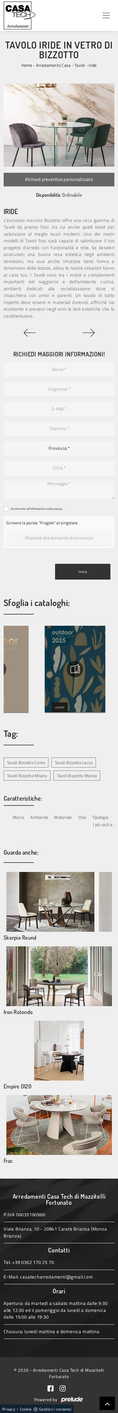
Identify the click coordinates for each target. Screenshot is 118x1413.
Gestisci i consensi (55, 1409)
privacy (57, 508)
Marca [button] (18, 817)
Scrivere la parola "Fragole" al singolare (41, 522)
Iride (93, 65)
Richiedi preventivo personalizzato (59, 179)
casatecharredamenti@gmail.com (56, 1276)
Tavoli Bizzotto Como (26, 762)
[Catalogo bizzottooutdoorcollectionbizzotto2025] (74, 669)
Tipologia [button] (100, 817)
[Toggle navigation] (106, 15)
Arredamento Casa (53, 65)
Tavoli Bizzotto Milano (27, 775)
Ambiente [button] (39, 817)
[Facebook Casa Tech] (54, 1387)
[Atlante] (88, 333)
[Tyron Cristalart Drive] (29, 333)
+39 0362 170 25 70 (33, 1262)
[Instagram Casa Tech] (65, 1387)
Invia (82, 571)
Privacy (8, 1409)
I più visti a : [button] (103, 824)
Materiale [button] (63, 817)
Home (26, 65)
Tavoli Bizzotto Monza (77, 775)
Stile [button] (82, 817)
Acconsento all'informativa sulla (36, 508)
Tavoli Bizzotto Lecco (74, 762)
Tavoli (79, 65)
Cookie (26, 1409)
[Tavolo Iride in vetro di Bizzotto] (59, 125)
